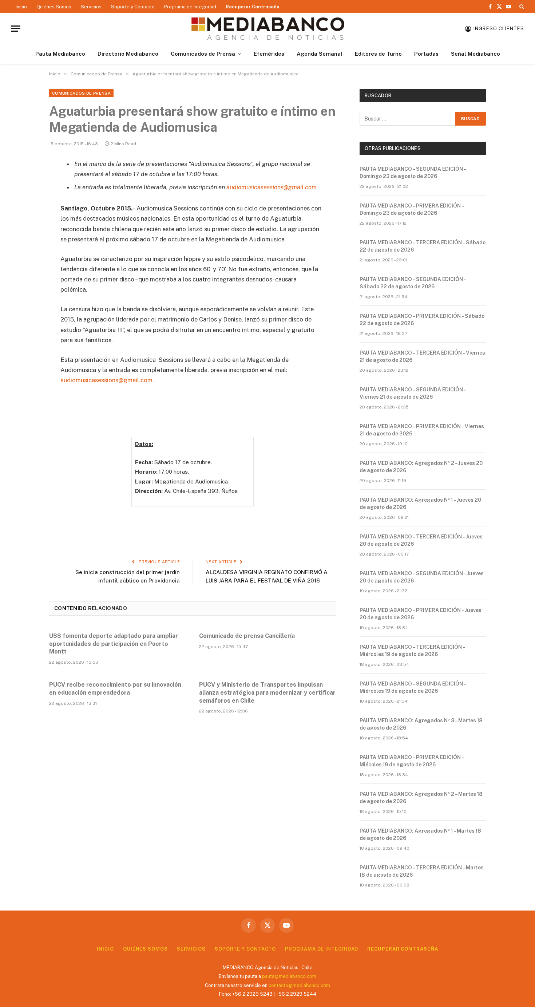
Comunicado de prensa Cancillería (247, 635)
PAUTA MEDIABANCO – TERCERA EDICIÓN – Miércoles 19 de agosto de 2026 (412, 650)
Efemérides (269, 54)
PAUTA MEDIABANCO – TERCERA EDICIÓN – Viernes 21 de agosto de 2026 (422, 356)
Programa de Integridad (190, 6)
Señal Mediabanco (475, 54)
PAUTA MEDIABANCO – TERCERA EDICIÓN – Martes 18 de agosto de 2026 (422, 871)
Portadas (426, 54)
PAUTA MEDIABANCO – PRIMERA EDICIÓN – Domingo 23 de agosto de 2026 (412, 209)
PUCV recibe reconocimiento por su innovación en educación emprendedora (115, 688)
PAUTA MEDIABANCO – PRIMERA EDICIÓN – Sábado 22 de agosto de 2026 (422, 319)
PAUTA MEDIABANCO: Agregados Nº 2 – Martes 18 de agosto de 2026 (421, 797)
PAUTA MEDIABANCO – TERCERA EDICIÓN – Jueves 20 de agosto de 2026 (421, 540)
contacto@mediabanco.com (299, 985)
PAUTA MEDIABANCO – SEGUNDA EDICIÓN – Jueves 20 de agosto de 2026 (422, 577)
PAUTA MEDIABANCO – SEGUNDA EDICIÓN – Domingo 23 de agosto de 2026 (413, 172)
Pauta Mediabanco (60, 54)
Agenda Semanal (319, 54)
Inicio (21, 6)
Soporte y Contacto (133, 6)
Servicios (91, 6)
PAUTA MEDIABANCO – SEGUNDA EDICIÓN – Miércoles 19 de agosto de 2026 (413, 687)
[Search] (521, 6)
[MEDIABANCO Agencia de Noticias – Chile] (267, 28)
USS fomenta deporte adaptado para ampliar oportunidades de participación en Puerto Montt (113, 643)
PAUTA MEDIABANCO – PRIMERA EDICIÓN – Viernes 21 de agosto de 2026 (422, 430)
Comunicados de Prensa (203, 54)
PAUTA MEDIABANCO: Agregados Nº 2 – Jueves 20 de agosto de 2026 (421, 466)
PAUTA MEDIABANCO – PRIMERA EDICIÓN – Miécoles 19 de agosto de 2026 (412, 760)
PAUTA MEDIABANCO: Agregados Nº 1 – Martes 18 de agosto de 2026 (420, 834)
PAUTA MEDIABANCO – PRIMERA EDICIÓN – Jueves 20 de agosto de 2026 (421, 613)
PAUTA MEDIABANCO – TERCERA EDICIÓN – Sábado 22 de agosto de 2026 (423, 246)
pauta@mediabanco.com (289, 976)
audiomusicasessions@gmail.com (106, 380)
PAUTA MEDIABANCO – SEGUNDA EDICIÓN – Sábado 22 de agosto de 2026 (413, 282)
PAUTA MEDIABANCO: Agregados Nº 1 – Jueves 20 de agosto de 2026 (420, 503)
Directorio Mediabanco (128, 54)
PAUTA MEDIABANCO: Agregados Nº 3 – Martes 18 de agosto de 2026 (421, 724)
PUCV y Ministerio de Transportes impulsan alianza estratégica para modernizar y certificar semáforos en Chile (267, 692)
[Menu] (15, 28)
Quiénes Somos (53, 6)
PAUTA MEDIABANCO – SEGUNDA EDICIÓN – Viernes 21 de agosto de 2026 (413, 393)
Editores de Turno (378, 54)
